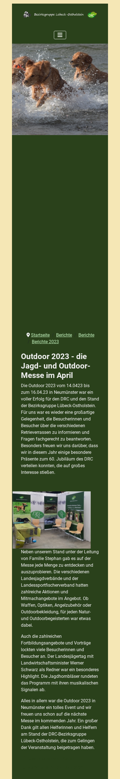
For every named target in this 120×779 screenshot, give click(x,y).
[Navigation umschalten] (60, 35)
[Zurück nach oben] (110, 769)
